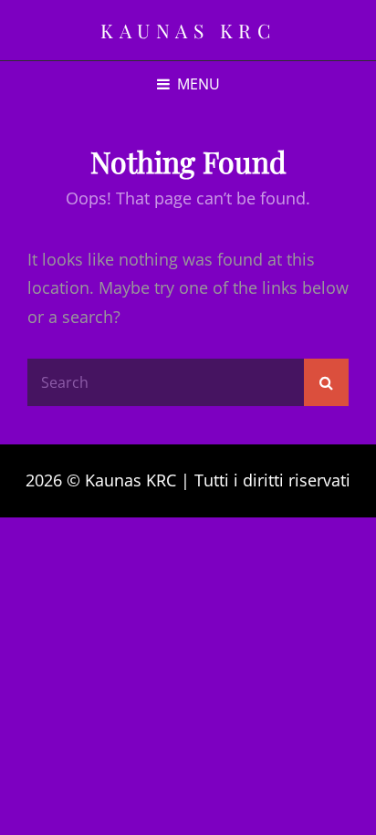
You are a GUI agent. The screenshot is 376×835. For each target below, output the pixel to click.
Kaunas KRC (188, 30)
